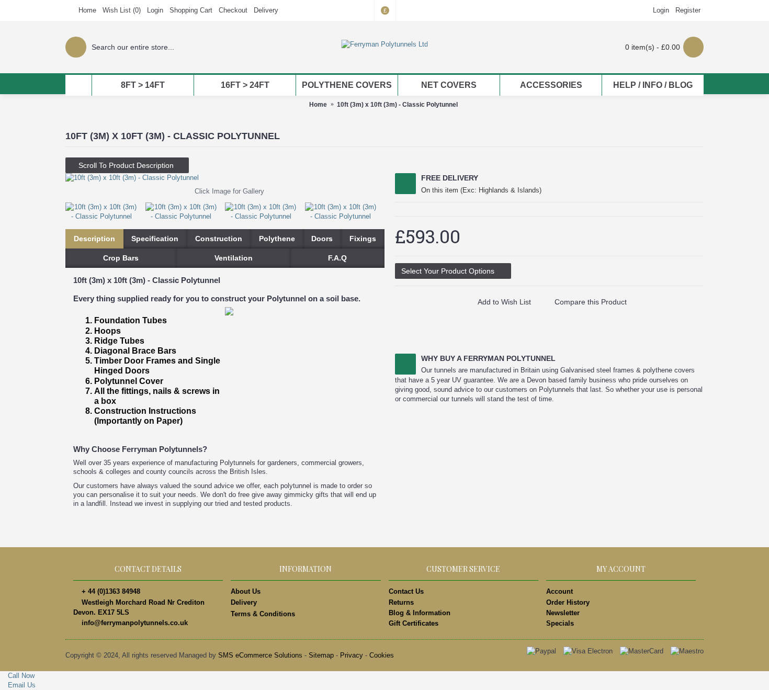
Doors (322, 238)
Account (559, 591)
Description (94, 238)
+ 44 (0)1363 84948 (111, 591)
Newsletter (563, 613)
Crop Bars (121, 258)
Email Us (21, 685)
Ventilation (233, 258)
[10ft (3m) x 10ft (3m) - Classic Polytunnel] (224, 178)
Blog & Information (419, 613)
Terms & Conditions (263, 614)
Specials (560, 623)
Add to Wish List (504, 302)
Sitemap (321, 655)
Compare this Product (591, 302)
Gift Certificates (413, 623)
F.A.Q (337, 258)
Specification (154, 238)
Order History (568, 602)
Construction (218, 238)
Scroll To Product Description (127, 165)
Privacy (351, 655)
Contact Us (406, 591)
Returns (401, 602)
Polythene (277, 238)
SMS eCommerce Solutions (260, 655)
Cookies (381, 655)
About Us (246, 591)
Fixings (362, 238)
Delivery (244, 602)
